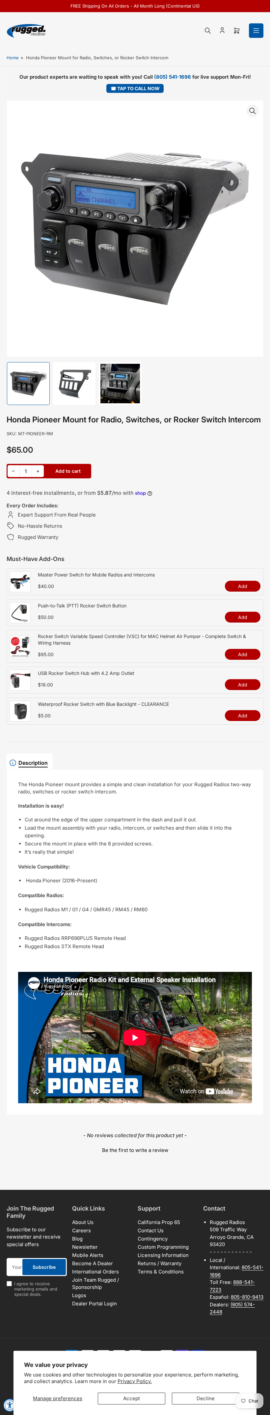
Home (13, 57)
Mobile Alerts (87, 1255)
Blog (77, 1239)
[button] (135, 1149)
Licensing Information (163, 1255)
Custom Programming (163, 1247)
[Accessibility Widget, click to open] (9, 1405)
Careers (81, 1230)
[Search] (208, 30)
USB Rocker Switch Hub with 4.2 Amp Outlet (86, 673)
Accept (131, 1398)
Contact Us (151, 1230)
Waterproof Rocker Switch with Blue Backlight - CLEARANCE (103, 704)
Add (242, 586)
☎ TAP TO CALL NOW (135, 88)
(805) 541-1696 (172, 77)
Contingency (153, 1239)
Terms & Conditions (161, 1271)
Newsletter (85, 1247)
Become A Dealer (92, 1263)
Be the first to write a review (135, 1150)
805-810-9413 (247, 1297)
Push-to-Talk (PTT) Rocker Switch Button (82, 605)
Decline (206, 1398)
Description (33, 763)
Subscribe (44, 1267)
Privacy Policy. (135, 1381)
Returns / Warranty (159, 1263)
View (20, 588)
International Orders (95, 1271)
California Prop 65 (159, 1222)
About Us (83, 1222)
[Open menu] (256, 30)
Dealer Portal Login (94, 1303)
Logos (79, 1295)
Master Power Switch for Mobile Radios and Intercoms (96, 574)
